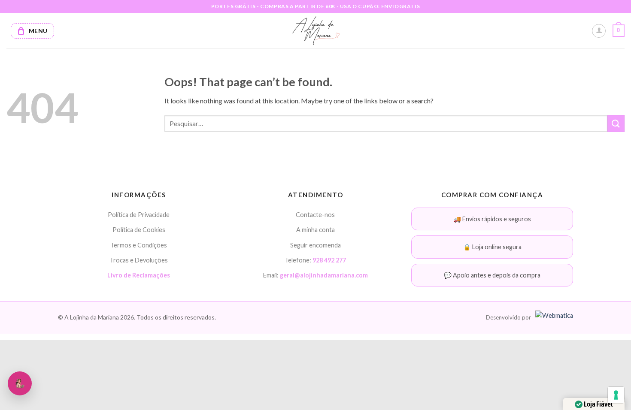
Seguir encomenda (315, 245)
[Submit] (616, 123)
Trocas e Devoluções (138, 260)
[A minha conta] (599, 31)
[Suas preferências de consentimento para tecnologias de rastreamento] (616, 395)
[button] (619, 31)
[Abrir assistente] (20, 383)
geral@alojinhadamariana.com (324, 275)
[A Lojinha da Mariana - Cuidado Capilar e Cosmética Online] (315, 30)
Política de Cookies (138, 229)
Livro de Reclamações (138, 275)
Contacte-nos (315, 214)
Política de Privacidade (139, 214)
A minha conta (315, 229)
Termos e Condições (138, 245)
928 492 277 (329, 260)
